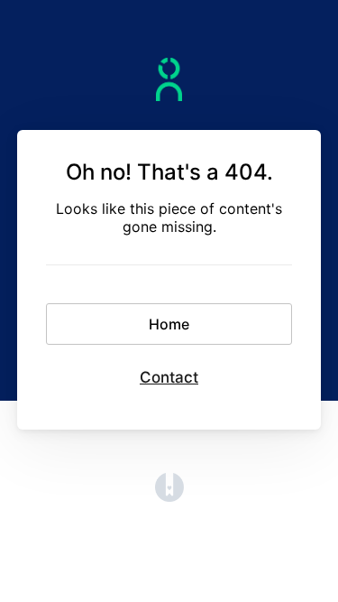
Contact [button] (169, 377)
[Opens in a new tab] (169, 496)
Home (169, 324)
